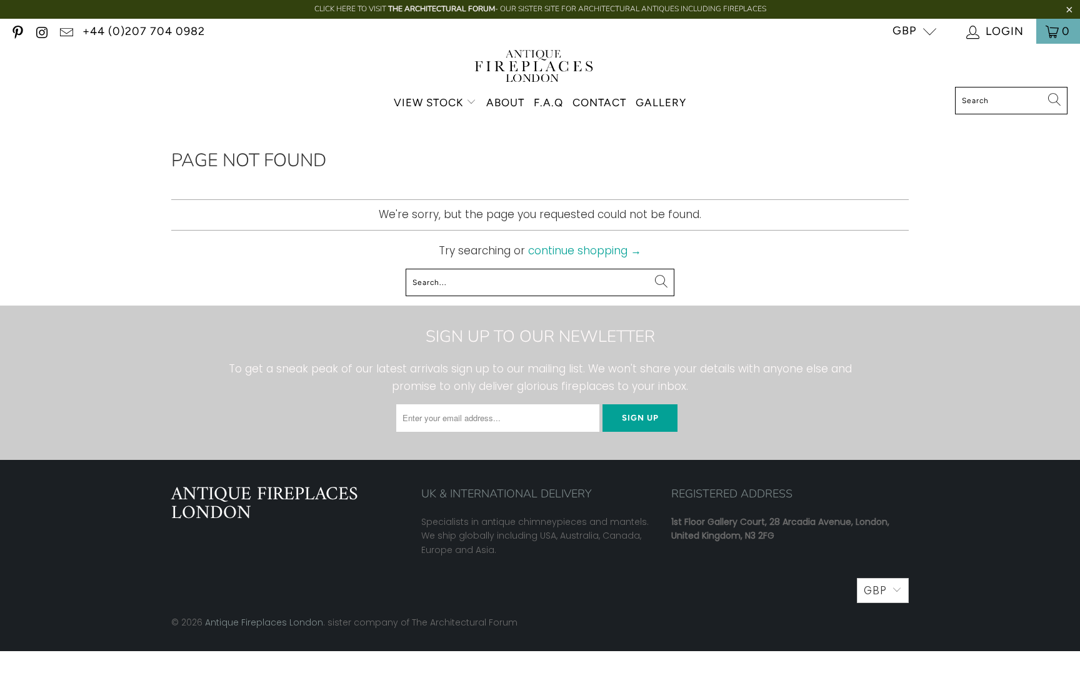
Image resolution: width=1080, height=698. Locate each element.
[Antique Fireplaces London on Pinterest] (16, 31)
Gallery (661, 102)
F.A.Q (548, 102)
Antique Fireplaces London (264, 622)
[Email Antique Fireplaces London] (65, 31)
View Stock (428, 102)
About (505, 102)
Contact (599, 102)
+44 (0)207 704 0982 (143, 31)
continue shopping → (584, 250)
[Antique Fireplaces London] (534, 68)
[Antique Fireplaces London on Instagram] (41, 31)
